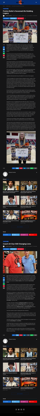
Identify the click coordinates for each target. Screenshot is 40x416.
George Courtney (9, 15)
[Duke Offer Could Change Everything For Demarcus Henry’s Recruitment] (11, 185)
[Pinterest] (4, 55)
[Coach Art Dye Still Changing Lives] (20, 262)
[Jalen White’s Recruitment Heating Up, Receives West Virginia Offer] (29, 185)
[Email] (4, 57)
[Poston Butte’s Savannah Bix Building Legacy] (20, 32)
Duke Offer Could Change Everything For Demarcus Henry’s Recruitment (11, 192)
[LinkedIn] (4, 51)
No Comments (30, 15)
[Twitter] (4, 49)
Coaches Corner (5, 8)
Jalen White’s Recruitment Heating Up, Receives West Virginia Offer (28, 192)
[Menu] (4, 2)
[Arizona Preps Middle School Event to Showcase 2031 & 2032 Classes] (29, 214)
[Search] (36, 2)
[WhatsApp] (4, 53)
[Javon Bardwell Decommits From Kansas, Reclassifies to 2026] (11, 214)
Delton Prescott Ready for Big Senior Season (10, 207)
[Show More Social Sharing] (25, 18)
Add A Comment (20, 226)
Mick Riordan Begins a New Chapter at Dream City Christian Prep (28, 207)
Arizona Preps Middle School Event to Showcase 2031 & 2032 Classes (28, 221)
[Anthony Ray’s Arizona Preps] (20, 2)
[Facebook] (4, 47)
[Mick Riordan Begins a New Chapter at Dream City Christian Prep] (29, 200)
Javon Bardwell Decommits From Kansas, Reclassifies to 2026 (11, 221)
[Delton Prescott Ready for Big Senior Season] (11, 200)
